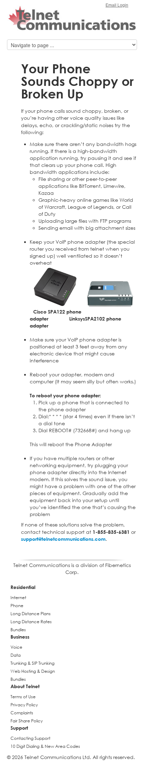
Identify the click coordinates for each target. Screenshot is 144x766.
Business (19, 637)
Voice (16, 647)
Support (19, 728)
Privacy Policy (24, 704)
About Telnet (24, 686)
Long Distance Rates (31, 621)
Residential (22, 587)
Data (15, 655)
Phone (16, 605)
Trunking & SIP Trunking (32, 663)
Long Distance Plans (30, 613)
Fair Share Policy (26, 720)
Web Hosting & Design (32, 671)
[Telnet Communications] (72, 19)
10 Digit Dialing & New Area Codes (45, 746)
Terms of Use (23, 696)
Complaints (21, 712)
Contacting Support (30, 738)
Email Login (117, 5)
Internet (18, 597)
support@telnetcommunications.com (63, 539)
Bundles (18, 629)
